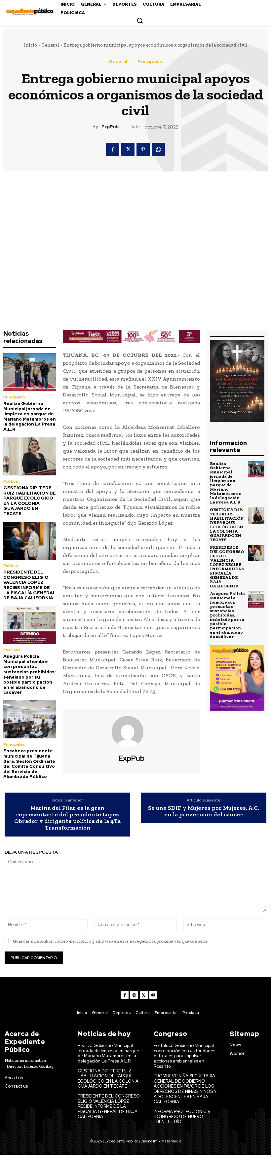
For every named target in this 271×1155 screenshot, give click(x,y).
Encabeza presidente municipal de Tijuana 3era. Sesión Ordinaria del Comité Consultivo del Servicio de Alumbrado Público (29, 763)
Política (10, 481)
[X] (128, 149)
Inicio (30, 45)
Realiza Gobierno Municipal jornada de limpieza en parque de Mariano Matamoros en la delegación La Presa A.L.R (29, 416)
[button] (139, 20)
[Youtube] (153, 995)
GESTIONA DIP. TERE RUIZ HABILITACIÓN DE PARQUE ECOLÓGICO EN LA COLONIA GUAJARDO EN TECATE (29, 500)
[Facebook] (112, 149)
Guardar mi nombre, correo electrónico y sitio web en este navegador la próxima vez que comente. (111, 941)
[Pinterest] (143, 149)
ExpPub (110, 127)
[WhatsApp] (158, 149)
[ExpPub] (131, 732)
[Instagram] (134, 995)
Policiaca (11, 650)
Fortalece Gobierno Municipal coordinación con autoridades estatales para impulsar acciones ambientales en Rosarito (184, 1056)
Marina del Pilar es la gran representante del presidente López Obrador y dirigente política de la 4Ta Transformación (67, 818)
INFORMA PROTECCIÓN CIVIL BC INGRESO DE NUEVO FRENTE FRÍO (184, 1117)
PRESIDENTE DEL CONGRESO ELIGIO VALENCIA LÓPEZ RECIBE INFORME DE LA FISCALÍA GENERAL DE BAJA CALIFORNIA (29, 585)
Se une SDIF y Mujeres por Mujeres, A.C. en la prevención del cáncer (203, 811)
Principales (149, 61)
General (50, 45)
